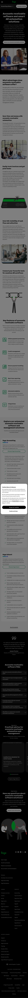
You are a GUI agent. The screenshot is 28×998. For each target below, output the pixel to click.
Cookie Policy (15, 501)
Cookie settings (13, 511)
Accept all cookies (14, 507)
